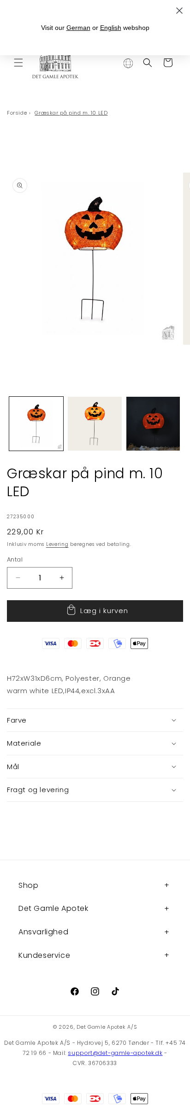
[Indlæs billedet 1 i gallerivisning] (36, 424)
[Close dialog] (179, 10)
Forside (17, 112)
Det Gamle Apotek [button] (53, 908)
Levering (57, 544)
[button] (18, 62)
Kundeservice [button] (44, 955)
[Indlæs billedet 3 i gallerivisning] (153, 424)
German (78, 27)
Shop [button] (28, 885)
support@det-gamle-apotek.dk (115, 1053)
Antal (15, 559)
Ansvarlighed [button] (43, 932)
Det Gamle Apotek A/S (107, 1027)
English (110, 27)
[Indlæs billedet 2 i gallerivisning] (95, 424)
